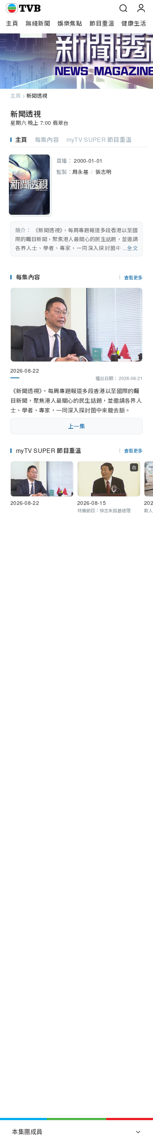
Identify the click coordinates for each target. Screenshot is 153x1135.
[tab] (22, 139)
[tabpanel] (76, 204)
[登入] (141, 8)
